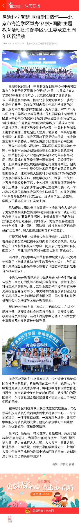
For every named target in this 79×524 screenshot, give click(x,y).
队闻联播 (32, 6)
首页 (10, 521)
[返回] (3, 5)
